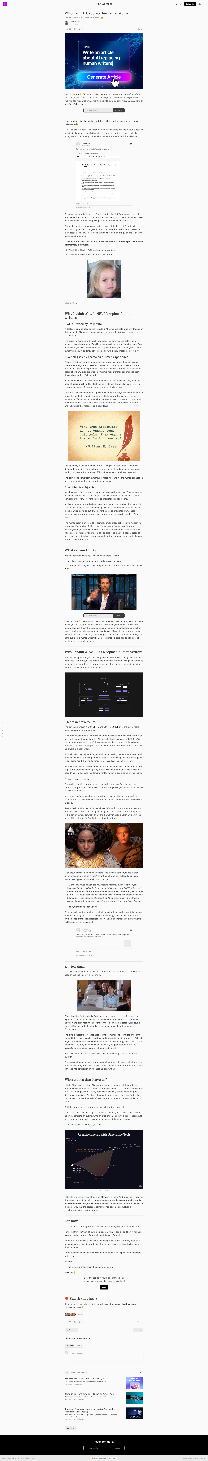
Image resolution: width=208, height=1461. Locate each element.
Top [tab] (67, 1372)
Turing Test (127, 657)
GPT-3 (96, 727)
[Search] (176, 4)
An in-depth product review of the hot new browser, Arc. (85, 1382)
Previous (72, 1330)
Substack (186, 1458)
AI (66, 568)
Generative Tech (109, 1197)
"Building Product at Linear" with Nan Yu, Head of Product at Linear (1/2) (90, 1410)
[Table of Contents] (2, 730)
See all (69, 1428)
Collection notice (30, 1458)
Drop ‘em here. (82, 104)
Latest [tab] (73, 1372)
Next (137, 1330)
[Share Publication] (181, 4)
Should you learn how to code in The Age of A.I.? (89, 1394)
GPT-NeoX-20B (111, 727)
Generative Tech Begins (85, 907)
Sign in (201, 4)
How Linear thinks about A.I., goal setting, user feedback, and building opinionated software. (91, 1416)
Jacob (76, 94)
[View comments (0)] (75, 29)
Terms (22, 1458)
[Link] (61, 315)
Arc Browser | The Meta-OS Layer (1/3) (84, 1378)
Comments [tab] (70, 1345)
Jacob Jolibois (75, 22)
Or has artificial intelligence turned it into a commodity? (85, 1397)
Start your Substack (99, 1458)
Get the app (112, 1458)
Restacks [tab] (79, 1345)
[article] (104, 1383)
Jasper (87, 121)
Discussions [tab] (81, 1372)
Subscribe (190, 4)
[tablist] (74, 1345)
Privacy (17, 1458)
